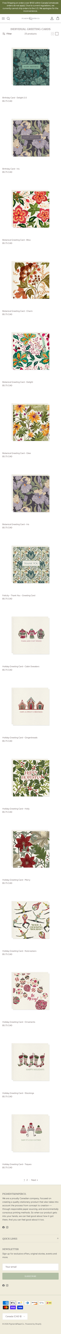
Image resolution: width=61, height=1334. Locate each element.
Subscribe (30, 1276)
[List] (57, 33)
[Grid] (52, 33)
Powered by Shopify (33, 1324)
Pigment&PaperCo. (16, 1324)
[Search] (10, 18)
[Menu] (3, 18)
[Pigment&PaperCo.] (30, 18)
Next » (34, 1180)
